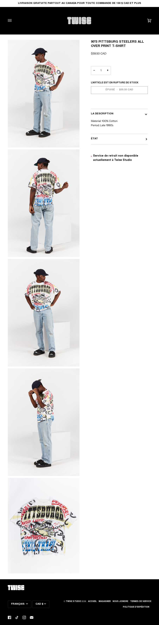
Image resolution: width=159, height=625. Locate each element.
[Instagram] (24, 617)
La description (102, 114)
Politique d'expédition (136, 607)
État (94, 139)
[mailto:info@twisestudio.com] (31, 617)
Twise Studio (73, 602)
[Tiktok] (17, 617)
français (18, 604)
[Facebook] (9, 617)
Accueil (92, 602)
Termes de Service (140, 602)
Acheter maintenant (119, 103)
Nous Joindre (120, 602)
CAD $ (39, 604)
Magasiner (105, 602)
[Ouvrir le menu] (13, 20)
